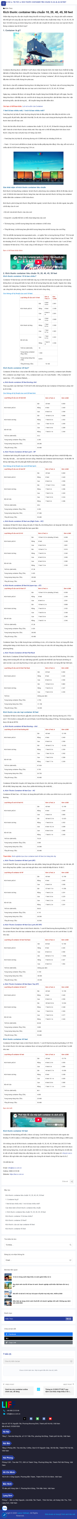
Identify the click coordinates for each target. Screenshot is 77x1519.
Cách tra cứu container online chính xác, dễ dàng (16, 1390)
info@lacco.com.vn (15, 1168)
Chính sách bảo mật (68, 1514)
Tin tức (16, 2)
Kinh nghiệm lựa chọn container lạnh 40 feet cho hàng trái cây (34, 856)
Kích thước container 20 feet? (16, 1220)
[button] (4, 1515)
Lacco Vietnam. (23, 1513)
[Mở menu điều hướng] (3, 3)
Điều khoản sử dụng (52, 1514)
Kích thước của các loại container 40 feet (20, 1224)
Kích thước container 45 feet (16, 1229)
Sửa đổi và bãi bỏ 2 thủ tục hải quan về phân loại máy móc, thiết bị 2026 (37, 1293)
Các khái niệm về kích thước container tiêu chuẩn (23, 1208)
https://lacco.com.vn (17, 1174)
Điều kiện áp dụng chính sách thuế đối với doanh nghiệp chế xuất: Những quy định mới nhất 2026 (42, 1302)
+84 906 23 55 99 (13, 1410)
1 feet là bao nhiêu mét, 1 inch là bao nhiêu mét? (23, 1204)
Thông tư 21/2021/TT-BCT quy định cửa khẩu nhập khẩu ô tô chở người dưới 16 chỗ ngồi (58, 1390)
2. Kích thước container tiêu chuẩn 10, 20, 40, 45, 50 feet (26, 1212)
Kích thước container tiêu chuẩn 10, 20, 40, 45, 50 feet (44, 2)
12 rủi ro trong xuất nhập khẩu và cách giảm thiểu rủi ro (32, 1277)
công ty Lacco (67, 1153)
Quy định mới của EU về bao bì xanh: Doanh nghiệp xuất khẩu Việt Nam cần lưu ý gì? (41, 1285)
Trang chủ (6, 2)
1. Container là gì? (12, 1199)
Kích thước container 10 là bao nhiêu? (19, 1216)
